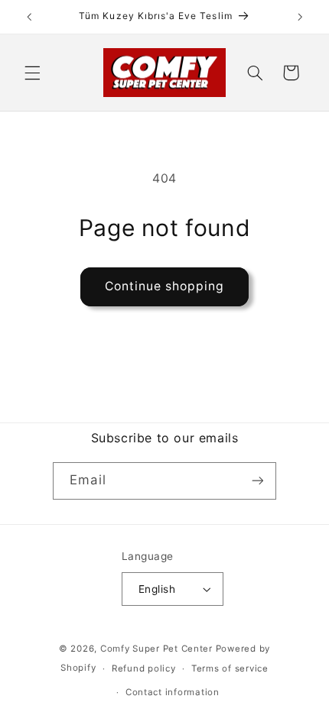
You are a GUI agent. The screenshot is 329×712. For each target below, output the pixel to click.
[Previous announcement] (29, 17)
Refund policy (144, 668)
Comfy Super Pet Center (156, 648)
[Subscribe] (257, 481)
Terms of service (230, 668)
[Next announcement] (300, 17)
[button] (32, 72)
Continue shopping (165, 286)
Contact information (172, 692)
